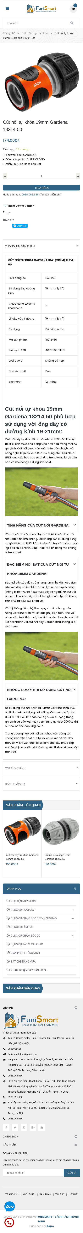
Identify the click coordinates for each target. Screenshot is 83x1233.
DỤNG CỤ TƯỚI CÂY (22, 909)
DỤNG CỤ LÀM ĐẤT (22, 927)
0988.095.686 (30, 194)
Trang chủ (12, 1194)
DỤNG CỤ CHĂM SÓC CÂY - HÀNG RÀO (34, 918)
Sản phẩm (45, 1194)
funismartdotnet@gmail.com (22, 1054)
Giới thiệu (29, 1194)
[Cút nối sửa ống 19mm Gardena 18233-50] (61, 831)
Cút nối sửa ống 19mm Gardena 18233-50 (57, 857)
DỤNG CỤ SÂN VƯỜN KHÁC (27, 944)
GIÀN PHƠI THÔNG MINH (25, 952)
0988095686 (14, 1049)
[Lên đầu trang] (73, 1209)
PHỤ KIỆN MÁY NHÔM (23, 901)
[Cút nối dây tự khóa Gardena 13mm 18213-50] (22, 831)
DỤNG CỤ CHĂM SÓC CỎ (25, 935)
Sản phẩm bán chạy (23, 988)
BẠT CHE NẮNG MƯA (23, 961)
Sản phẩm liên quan (23, 805)
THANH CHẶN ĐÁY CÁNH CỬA (29, 970)
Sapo (50, 1226)
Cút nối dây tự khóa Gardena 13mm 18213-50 (22, 857)
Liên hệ (73, 1194)
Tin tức (60, 1194)
